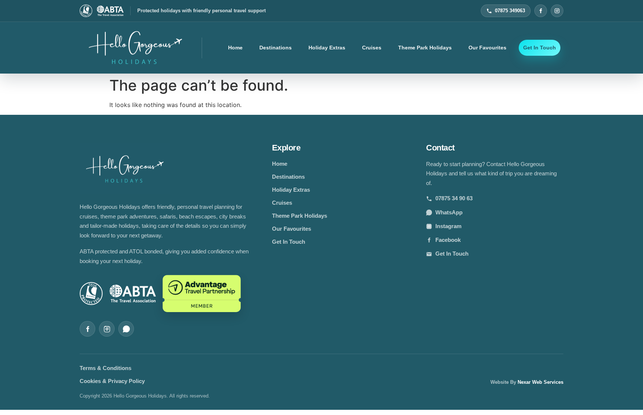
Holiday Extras (326, 48)
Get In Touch (539, 48)
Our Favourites (487, 48)
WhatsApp (449, 212)
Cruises (371, 48)
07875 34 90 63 (454, 198)
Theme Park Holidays (425, 48)
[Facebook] (540, 10)
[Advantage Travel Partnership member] (202, 293)
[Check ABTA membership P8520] (110, 11)
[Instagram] (557, 10)
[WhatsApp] (126, 329)
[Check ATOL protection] (86, 10)
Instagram (448, 226)
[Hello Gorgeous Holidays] (135, 48)
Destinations (275, 48)
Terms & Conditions (105, 368)
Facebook (448, 240)
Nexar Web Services (540, 382)
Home (235, 48)
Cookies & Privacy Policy (112, 381)
